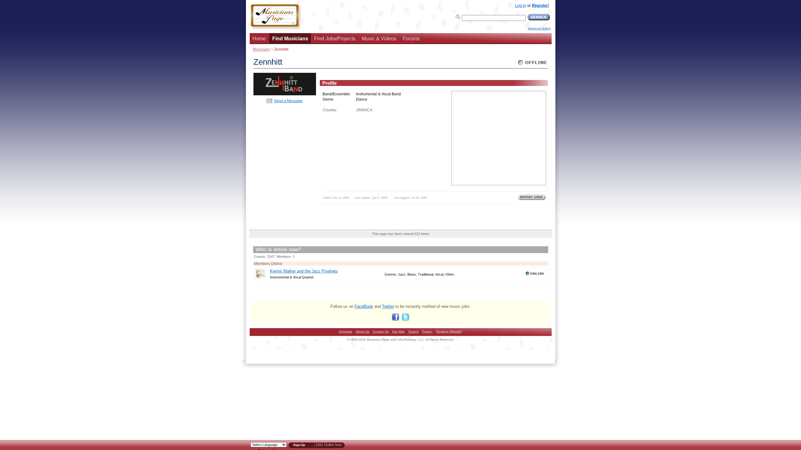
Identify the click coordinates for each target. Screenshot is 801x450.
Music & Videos (379, 38)
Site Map (398, 331)
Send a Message (288, 101)
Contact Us (381, 331)
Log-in (520, 5)
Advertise (345, 331)
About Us (362, 331)
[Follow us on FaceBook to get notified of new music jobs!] (395, 319)
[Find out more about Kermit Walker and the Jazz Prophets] (260, 276)
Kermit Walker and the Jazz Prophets (304, 271)
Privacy (427, 331)
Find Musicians (290, 38)
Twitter (388, 306)
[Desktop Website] (449, 331)
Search (413, 331)
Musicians (261, 49)
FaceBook (364, 306)
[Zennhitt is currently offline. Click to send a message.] (533, 65)
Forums (411, 38)
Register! (540, 5)
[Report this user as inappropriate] (532, 199)
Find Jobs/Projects (334, 38)
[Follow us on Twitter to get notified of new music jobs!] (405, 319)
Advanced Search (539, 28)
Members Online (268, 264)
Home (259, 38)
